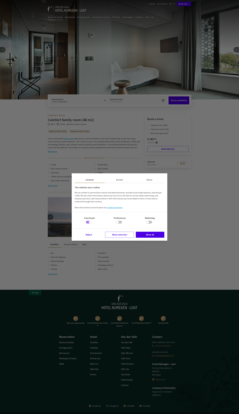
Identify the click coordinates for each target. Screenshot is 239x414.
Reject (89, 234)
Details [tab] (119, 179)
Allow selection (119, 234)
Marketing (150, 218)
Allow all (150, 234)
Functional (89, 218)
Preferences (120, 218)
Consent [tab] (90, 179)
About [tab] (149, 179)
